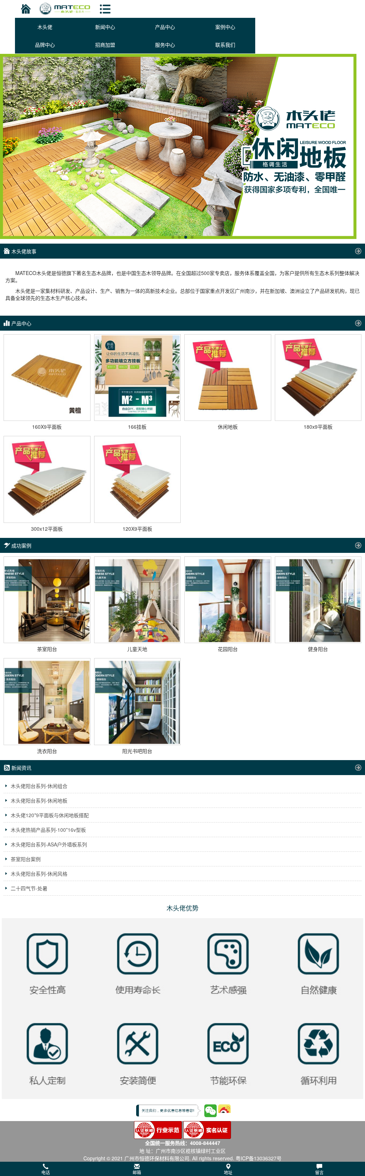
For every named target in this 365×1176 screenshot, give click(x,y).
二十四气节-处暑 (29, 888)
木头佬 (44, 26)
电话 (45, 1172)
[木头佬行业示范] (158, 1128)
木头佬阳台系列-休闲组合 (39, 785)
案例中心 (225, 26)
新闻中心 (105, 26)
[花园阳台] (227, 599)
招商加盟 (105, 44)
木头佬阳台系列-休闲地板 (39, 800)
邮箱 (137, 1172)
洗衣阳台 (47, 750)
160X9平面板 (47, 426)
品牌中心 (45, 44)
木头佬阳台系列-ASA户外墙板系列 (49, 844)
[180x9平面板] (318, 377)
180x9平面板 (318, 426)
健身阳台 (318, 648)
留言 (319, 1172)
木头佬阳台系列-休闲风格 (39, 873)
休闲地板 (228, 426)
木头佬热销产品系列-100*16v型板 (48, 829)
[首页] (25, 9)
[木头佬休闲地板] (182, 146)
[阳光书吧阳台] (137, 701)
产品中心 (165, 26)
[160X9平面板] (47, 377)
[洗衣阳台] (47, 701)
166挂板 (137, 426)
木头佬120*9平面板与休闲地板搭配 (50, 815)
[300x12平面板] (47, 479)
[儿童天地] (137, 599)
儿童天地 (137, 648)
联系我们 (225, 44)
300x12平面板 (47, 528)
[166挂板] (137, 377)
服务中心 (165, 44)
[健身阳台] (318, 599)
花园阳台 (228, 648)
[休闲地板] (227, 377)
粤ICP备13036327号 (259, 1158)
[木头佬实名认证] (207, 1128)
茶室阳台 (47, 648)
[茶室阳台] (47, 599)
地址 (228, 1172)
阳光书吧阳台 (137, 750)
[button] (182, 1169)
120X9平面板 (137, 528)
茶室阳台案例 (26, 858)
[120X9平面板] (137, 479)
